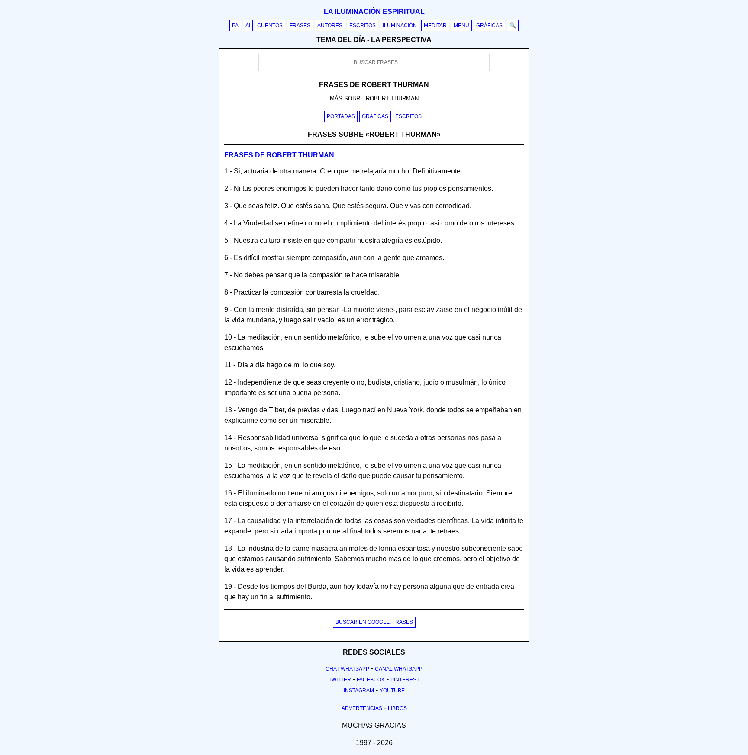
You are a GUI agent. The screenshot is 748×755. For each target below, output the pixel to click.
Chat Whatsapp (347, 669)
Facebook (371, 680)
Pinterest (404, 680)
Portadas (341, 116)
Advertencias (362, 708)
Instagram (359, 691)
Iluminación (400, 25)
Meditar (435, 25)
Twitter (340, 680)
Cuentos (270, 25)
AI (247, 25)
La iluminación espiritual (374, 11)
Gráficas (489, 25)
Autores (329, 25)
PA (235, 25)
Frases (300, 25)
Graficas (375, 116)
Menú (461, 25)
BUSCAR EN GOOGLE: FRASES (374, 622)
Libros (397, 708)
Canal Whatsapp (398, 669)
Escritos (362, 25)
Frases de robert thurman (279, 155)
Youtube (392, 691)
